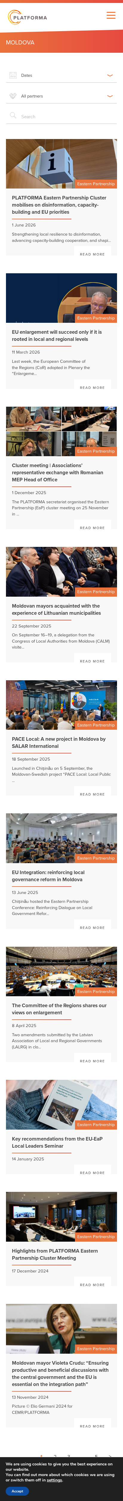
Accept (17, 1491)
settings (54, 1480)
